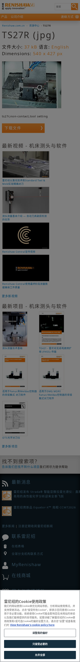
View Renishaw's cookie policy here (32, 625)
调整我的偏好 (40, 633)
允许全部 (40, 655)
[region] (40, 626)
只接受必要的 (40, 644)
